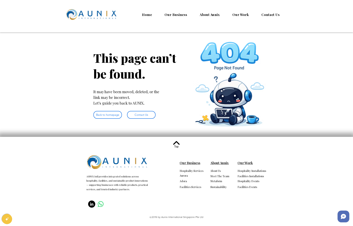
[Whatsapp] (100, 204)
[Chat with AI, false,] (7, 219)
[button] (176, 15)
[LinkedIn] (91, 204)
